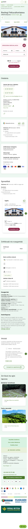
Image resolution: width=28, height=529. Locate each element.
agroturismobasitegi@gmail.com (14, 96)
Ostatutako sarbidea (15, 450)
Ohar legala (10, 493)
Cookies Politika (17, 493)
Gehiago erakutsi (5, 328)
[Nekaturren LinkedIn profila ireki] (19, 481)
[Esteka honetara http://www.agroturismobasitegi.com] (4, 114)
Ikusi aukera (7, 275)
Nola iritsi (5, 107)
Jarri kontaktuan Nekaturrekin (14, 477)
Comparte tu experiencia (13, 367)
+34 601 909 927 (8, 89)
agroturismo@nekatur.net (9, 474)
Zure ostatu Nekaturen (14, 442)
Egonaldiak (17, 22)
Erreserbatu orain (14, 66)
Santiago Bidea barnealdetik (11, 400)
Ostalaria (7, 22)
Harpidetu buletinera (14, 439)
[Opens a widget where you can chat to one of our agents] (23, 526)
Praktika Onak (14, 445)
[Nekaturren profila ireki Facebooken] (8, 481)
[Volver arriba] (25, 494)
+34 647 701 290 (8, 93)
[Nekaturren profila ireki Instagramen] (4, 481)
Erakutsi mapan (15, 14)
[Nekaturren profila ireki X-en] (12, 481)
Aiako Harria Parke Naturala (11, 426)
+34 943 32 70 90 (9, 472)
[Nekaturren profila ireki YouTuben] (16, 481)
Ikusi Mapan (6, 465)
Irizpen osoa (8, 360)
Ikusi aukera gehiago (13, 62)
